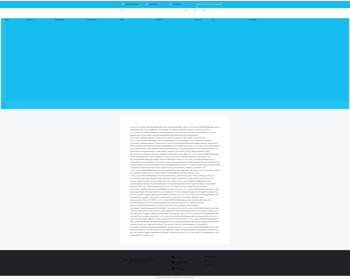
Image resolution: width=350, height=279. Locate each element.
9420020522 (176, 4)
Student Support (59, 19)
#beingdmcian (179, 257)
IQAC (122, 19)
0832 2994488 (153, 4)
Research (159, 19)
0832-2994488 (208, 260)
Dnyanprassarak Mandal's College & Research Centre (182, 263)
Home (7, 19)
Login (254, 19)
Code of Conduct (91, 19)
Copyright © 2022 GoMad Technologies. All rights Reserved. (175, 277)
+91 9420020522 (209, 265)
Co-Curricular (198, 19)
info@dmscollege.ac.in (132, 4)
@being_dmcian (180, 268)
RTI (213, 19)
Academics (29, 19)
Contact (251, 19)
